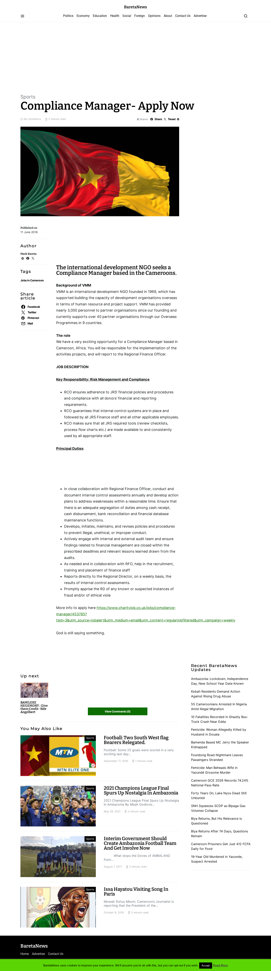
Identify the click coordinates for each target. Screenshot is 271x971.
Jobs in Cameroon (32, 280)
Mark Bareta (28, 254)
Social (126, 16)
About (168, 16)
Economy (83, 16)
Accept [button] (206, 965)
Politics (68, 16)
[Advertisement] (135, 57)
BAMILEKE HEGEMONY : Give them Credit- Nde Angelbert (34, 707)
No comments (32, 119)
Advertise (200, 16)
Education (100, 16)
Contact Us (182, 16)
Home (24, 954)
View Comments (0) (117, 711)
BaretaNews (135, 7)
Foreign (139, 16)
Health (114, 16)
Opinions (154, 16)
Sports (28, 97)
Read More (220, 965)
